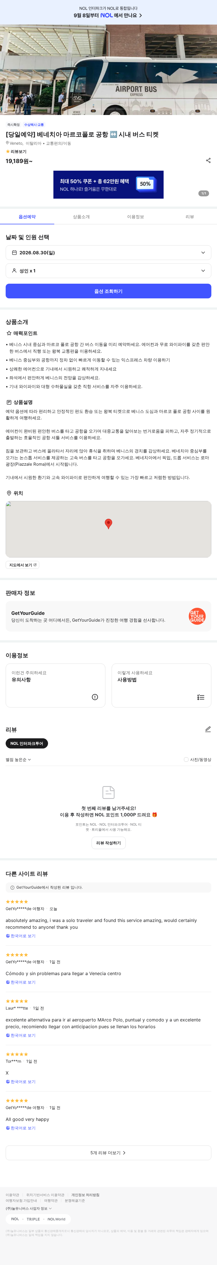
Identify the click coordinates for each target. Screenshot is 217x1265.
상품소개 (81, 216)
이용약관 (12, 1195)
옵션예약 (27, 216)
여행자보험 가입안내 (21, 1200)
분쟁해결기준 (75, 1200)
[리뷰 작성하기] (208, 729)
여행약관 (51, 1200)
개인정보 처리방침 (85, 1195)
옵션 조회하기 (108, 291)
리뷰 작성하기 (108, 842)
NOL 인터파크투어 (26, 743)
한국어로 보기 (23, 935)
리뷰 (190, 216)
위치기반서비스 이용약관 (45, 1195)
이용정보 (135, 216)
